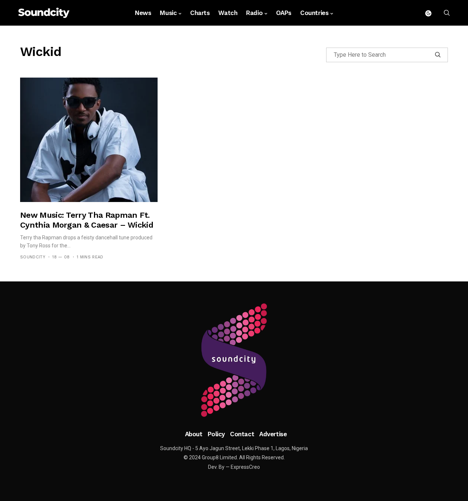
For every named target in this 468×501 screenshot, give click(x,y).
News (143, 12)
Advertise (273, 434)
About (194, 434)
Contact (242, 434)
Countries (314, 12)
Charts (200, 12)
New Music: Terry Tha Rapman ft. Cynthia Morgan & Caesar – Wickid (86, 219)
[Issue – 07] (234, 360)
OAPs (283, 12)
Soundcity (32, 257)
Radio (254, 12)
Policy (216, 434)
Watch (227, 12)
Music (168, 12)
